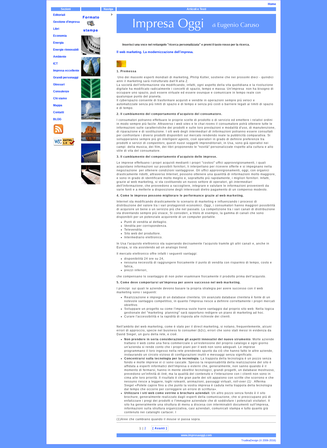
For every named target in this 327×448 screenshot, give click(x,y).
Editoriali (59, 15)
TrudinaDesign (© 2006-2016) (258, 440)
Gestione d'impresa (66, 22)
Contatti (58, 112)
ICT (55, 63)
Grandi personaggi (65, 77)
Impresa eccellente (66, 70)
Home (272, 4)
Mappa (57, 105)
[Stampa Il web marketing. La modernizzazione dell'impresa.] (90, 16)
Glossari (59, 84)
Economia (60, 35)
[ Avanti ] (159, 428)
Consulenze (61, 91)
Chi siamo (60, 98)
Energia (58, 42)
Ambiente (59, 56)
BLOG (57, 119)
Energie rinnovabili (66, 49)
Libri (56, 28)
